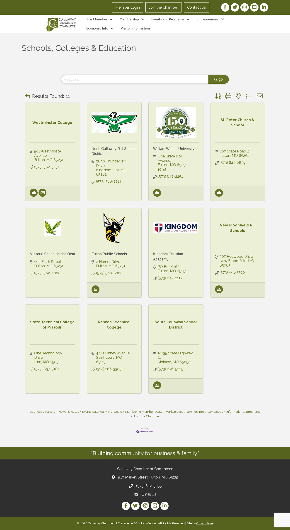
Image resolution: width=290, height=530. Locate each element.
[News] (42, 195)
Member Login (127, 7)
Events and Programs (167, 19)
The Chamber (96, 19)
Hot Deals (115, 411)
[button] (27, 96)
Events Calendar (93, 411)
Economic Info (97, 28)
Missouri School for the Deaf (52, 254)
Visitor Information (135, 28)
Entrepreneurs (208, 19)
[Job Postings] (34, 195)
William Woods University (173, 149)
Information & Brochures (243, 411)
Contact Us (196, 7)
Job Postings (195, 411)
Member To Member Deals (143, 411)
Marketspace (174, 411)
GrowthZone (204, 523)
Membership (129, 19)
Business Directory (42, 411)
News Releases (68, 411)
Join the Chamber (163, 7)
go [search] (220, 79)
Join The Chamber (146, 416)
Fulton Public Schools (109, 254)
